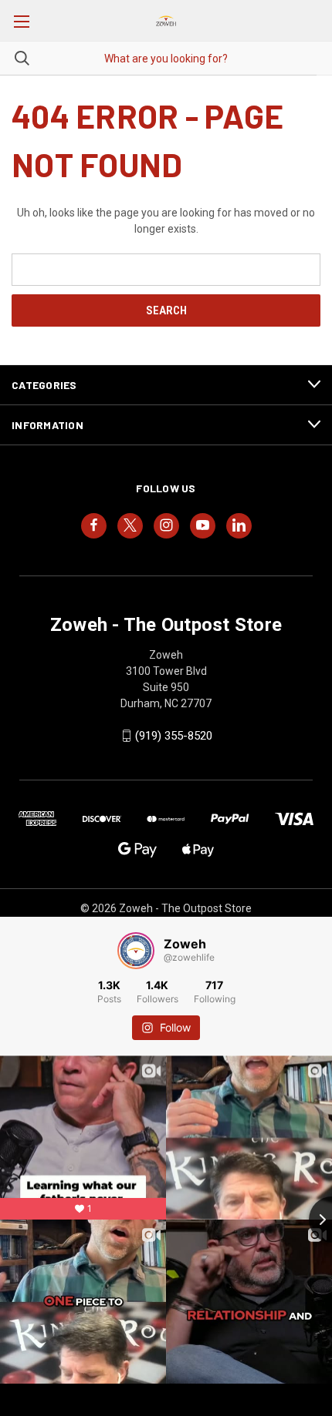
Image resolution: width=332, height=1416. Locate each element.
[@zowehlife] (135, 950)
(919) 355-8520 (173, 736)
